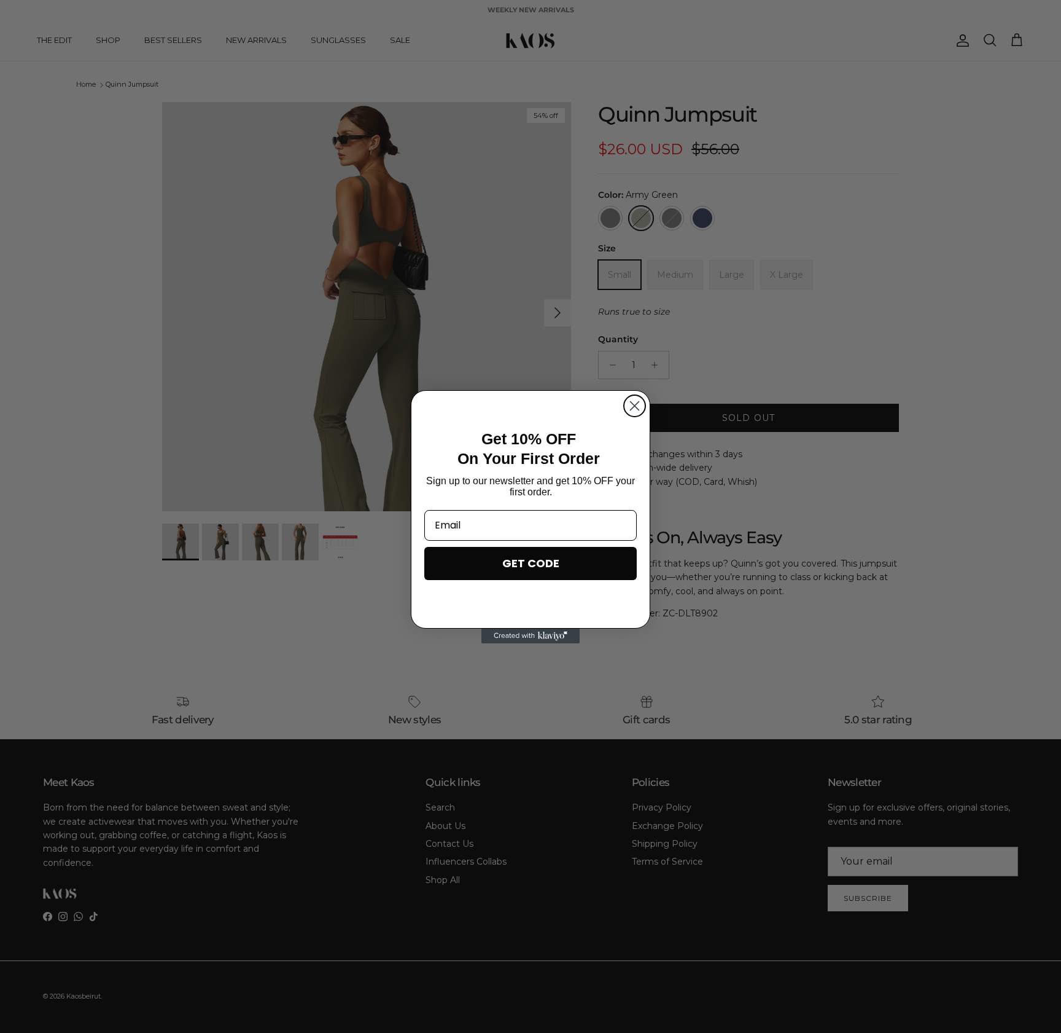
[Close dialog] (634, 406)
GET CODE (530, 563)
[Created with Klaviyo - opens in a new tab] (530, 636)
